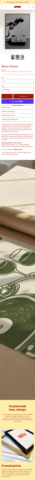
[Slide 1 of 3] (13, 57)
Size (2, 77)
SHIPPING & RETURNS (8, 111)
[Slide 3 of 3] (22, 57)
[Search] (6, 7)
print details (6, 107)
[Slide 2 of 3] (17, 57)
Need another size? (8, 115)
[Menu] (2, 7)
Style (2, 86)
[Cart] (33, 7)
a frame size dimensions (9, 119)
